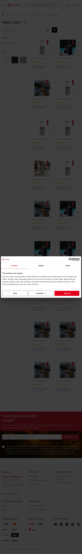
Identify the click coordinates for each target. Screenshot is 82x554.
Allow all (67, 293)
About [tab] (67, 266)
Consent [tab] (14, 266)
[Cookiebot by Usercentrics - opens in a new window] (70, 259)
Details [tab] (41, 266)
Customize (40, 293)
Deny (15, 293)
